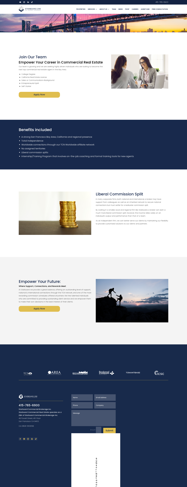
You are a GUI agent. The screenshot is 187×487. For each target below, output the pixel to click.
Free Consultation (160, 9)
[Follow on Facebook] (20, 438)
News (120, 9)
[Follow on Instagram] (24, 2)
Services (91, 9)
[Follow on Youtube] (20, 2)
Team (114, 9)
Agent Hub (145, 9)
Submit (109, 430)
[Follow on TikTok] (31, 2)
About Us (103, 9)
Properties (80, 9)
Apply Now (39, 94)
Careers (135, 9)
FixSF (127, 9)
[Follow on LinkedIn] (28, 2)
